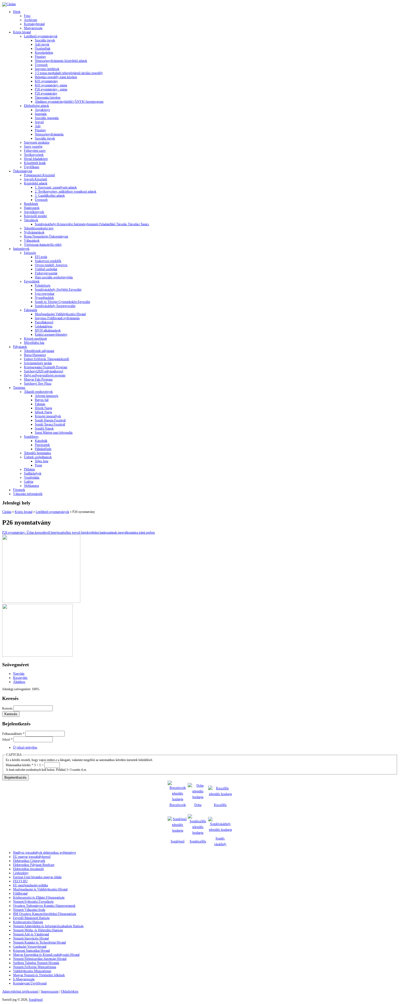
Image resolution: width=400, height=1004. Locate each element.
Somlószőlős (198, 841)
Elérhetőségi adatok (36, 106)
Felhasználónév (13, 734)
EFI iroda (41, 257)
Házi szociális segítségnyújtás (54, 277)
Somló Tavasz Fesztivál (50, 424)
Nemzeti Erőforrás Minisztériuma (34, 967)
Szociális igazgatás (47, 118)
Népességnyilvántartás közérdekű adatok (61, 61)
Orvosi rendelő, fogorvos (51, 265)
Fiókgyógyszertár (46, 273)
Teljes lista (41, 461)
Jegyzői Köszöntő (35, 179)
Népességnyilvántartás (49, 134)
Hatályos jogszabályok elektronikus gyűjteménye (44, 852)
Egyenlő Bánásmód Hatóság (31, 918)
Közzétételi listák (35, 163)
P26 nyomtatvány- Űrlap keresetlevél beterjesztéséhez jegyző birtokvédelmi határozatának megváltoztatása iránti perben (78, 532)
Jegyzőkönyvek (34, 212)
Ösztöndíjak (42, 48)
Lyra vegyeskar (44, 294)
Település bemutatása (37, 453)
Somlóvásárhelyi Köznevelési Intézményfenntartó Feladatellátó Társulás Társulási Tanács (92, 224)
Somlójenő (177, 841)
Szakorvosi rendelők (48, 261)
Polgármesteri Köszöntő (39, 175)
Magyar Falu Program (38, 379)
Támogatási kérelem (47, 97)
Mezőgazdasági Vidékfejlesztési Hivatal (60, 314)
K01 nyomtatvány (46, 81)
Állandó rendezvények (38, 392)
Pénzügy (40, 57)
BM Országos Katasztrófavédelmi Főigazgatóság (44, 914)
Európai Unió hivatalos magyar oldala (37, 877)
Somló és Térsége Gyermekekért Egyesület (62, 302)
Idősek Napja (43, 412)
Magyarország (33, 28)
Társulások (31, 220)
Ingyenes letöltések (47, 69)
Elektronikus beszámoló (28, 869)
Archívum (30, 20)
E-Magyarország (24, 979)
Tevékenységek (34, 155)
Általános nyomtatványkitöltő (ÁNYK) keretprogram (69, 102)
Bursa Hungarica (35, 355)
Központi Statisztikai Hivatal (31, 951)
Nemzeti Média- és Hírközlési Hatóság (38, 930)
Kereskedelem (44, 52)
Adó (38, 126)
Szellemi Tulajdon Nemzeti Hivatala (36, 963)
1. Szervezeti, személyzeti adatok (56, 187)
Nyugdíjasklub (44, 298)
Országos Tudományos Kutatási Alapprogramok (44, 906)
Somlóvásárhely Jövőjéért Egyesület (58, 289)
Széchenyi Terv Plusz (37, 383)
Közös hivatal (22, 32)
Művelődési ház (34, 343)
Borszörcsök (178, 805)
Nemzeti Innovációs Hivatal (31, 938)
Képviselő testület (35, 216)
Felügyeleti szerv (35, 151)
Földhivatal (20, 893)
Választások (31, 240)
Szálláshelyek (32, 473)
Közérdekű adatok (35, 183)
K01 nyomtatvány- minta (51, 85)
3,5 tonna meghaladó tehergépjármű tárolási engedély (69, 73)
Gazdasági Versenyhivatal (29, 946)
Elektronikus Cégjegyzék (29, 861)
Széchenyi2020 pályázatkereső (43, 371)
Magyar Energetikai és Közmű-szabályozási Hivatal (46, 955)
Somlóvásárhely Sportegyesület (55, 306)
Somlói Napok (44, 428)
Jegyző (39, 122)
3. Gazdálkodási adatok (50, 195)
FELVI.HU (20, 881)
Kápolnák (41, 441)
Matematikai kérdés (19, 765)
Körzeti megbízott (35, 338)
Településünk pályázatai (39, 351)
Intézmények (21, 249)
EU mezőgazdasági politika (30, 885)
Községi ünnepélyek (48, 416)
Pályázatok (20, 347)
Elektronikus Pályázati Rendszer (33, 865)
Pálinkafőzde (43, 449)
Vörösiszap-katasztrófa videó (42, 245)
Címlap (6, 512)
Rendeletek (31, 204)
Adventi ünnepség (46, 396)
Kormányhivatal (34, 24)
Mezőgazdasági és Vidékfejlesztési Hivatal (40, 889)
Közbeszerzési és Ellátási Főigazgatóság (38, 897)
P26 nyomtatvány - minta (51, 89)
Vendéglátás (31, 477)
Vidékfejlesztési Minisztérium (32, 971)
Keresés (7, 708)
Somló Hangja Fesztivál (50, 420)
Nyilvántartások (34, 232)
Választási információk (27, 494)
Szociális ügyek (45, 40)
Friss (27, 16)
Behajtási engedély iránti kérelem (56, 77)
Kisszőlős (220, 805)
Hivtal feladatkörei (36, 159)
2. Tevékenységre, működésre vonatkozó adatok (65, 191)
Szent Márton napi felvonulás (54, 432)
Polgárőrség (42, 285)
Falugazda (30, 310)
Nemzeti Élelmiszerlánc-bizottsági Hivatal (39, 959)
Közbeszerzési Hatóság (28, 922)
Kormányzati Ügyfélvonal (30, 983)
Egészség (30, 253)
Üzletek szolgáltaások (38, 457)
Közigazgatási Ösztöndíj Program (45, 367)
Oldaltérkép (69, 991)
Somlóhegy (31, 437)
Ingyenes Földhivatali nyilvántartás (57, 318)
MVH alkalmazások (48, 330)
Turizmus (19, 388)
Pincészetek (42, 445)
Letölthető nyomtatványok (40, 36)
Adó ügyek (42, 44)
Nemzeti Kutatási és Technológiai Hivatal (39, 942)
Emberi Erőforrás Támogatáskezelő (46, 359)
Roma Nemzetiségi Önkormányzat (46, 236)
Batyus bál (41, 400)
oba (199, 805)
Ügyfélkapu (31, 167)
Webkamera (31, 486)
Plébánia (29, 469)
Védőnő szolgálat (46, 269)
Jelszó (7, 739)
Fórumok (19, 490)
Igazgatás (41, 114)
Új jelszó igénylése (25, 747)
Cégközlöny (21, 873)
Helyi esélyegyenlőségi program (44, 375)
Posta (38, 465)
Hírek (16, 12)
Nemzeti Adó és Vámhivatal (31, 934)
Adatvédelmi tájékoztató (20, 991)
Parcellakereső (44, 322)
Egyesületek (31, 281)
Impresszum (50, 991)
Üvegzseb (41, 65)
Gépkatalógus (44, 326)
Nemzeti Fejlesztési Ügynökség (33, 901)
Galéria (28, 481)
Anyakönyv (42, 110)
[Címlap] (9, 4)
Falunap (40, 404)
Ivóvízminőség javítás (38, 363)
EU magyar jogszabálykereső (32, 857)
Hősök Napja (43, 408)
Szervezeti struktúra (36, 142)
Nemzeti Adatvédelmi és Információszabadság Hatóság (48, 926)
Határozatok (31, 208)
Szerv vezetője (33, 146)
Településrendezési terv (39, 228)
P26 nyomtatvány (46, 93)
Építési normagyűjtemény (51, 334)
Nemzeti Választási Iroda (29, 910)
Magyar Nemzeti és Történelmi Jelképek (39, 975)
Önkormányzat (22, 171)
